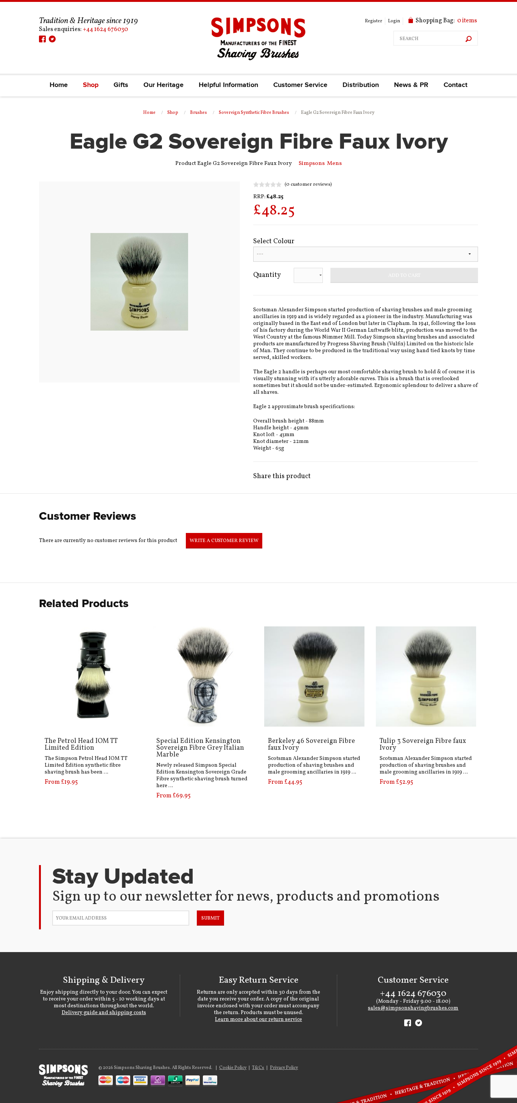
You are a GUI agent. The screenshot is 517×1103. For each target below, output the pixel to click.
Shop (90, 85)
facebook (42, 39)
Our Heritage (163, 85)
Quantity (267, 275)
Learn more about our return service (258, 1019)
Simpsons (312, 164)
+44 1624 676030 (105, 29)
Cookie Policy (232, 1068)
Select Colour (273, 241)
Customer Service (300, 85)
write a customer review (224, 541)
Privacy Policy (284, 1068)
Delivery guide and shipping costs (104, 1012)
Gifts (121, 85)
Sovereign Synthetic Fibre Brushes (254, 113)
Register (373, 21)
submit (210, 918)
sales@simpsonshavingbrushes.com (413, 1008)
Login (394, 21)
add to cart (404, 275)
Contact (455, 85)
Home (59, 85)
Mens (334, 164)
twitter (52, 39)
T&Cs (258, 1068)
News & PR (411, 85)
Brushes (198, 113)
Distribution (361, 85)
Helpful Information (228, 85)
